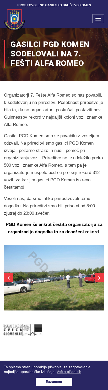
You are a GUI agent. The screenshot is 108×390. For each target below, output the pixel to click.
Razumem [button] (54, 382)
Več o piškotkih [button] (69, 372)
